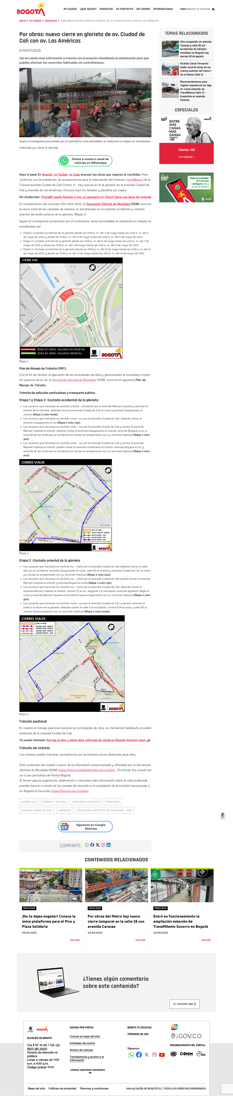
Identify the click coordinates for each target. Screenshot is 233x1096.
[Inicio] (31, 9)
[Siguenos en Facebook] (131, 1055)
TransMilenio (134, 179)
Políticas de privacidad (62, 1088)
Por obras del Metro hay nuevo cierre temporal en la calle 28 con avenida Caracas (116, 921)
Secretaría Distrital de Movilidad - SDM (104, 810)
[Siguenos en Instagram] (154, 1055)
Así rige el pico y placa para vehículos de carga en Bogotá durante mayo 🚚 (98, 740)
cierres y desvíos (54, 802)
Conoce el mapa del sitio (85, 1036)
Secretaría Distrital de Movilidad (108, 204)
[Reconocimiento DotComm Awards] (186, 1053)
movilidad (113, 802)
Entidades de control (82, 1043)
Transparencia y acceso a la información (87, 1058)
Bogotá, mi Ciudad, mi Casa (61, 174)
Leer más (75, 940)
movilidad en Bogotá (86, 802)
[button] (87, 846)
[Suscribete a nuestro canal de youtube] (162, 1055)
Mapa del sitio (36, 1088)
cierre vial (28, 802)
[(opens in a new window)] (103, 846)
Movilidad (51, 21)
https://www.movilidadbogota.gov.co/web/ (87, 770)
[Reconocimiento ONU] (173, 1053)
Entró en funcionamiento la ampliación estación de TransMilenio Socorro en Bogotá (180, 921)
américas (64, 810)
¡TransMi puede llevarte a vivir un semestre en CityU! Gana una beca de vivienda (96, 197)
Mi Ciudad (35, 21)
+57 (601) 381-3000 (43, 1047)
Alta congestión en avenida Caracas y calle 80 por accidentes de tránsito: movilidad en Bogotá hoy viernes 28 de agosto (196, 49)
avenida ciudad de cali (36, 810)
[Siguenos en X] (147, 1055)
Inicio (22, 21)
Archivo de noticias (81, 1050)
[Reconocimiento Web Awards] (201, 1053)
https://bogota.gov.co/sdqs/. (70, 791)
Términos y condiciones (94, 1088)
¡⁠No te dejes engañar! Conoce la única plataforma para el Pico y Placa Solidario (49, 921)
